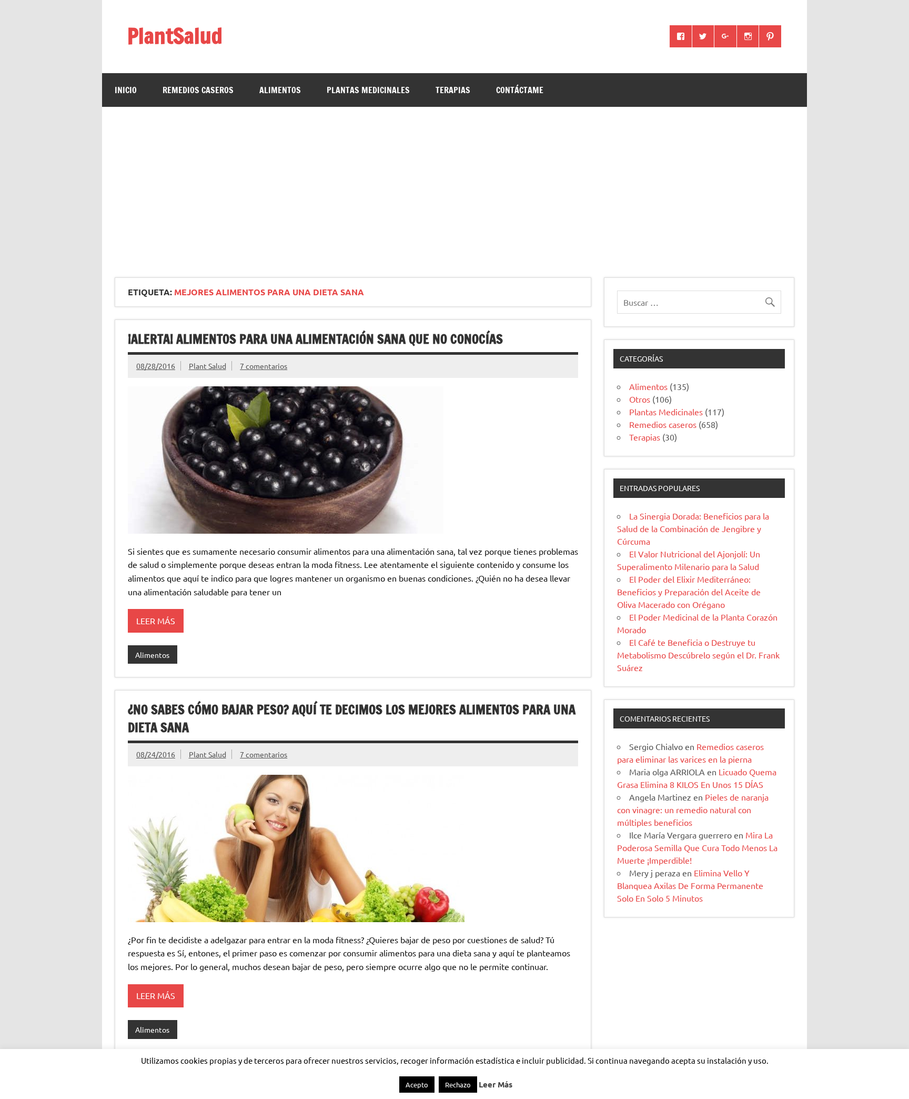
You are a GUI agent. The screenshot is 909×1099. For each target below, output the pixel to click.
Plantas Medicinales (368, 90)
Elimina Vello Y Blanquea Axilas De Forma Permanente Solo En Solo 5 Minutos (690, 885)
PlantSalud (175, 36)
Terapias (453, 90)
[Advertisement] (454, 185)
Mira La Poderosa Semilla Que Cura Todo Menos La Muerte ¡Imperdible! (697, 847)
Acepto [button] (417, 1084)
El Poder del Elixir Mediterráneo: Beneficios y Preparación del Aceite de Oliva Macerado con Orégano (689, 592)
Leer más (155, 620)
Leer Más (495, 1084)
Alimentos (280, 90)
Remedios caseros (198, 90)
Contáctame (519, 90)
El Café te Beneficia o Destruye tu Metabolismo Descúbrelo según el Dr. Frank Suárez (698, 655)
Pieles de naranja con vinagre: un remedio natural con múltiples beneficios (693, 809)
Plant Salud (207, 366)
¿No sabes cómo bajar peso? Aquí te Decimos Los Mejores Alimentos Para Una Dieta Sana (351, 718)
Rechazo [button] (458, 1084)
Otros (639, 399)
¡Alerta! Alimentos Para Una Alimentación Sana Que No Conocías (315, 339)
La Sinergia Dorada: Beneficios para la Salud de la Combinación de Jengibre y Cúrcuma (693, 528)
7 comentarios (263, 366)
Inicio (126, 90)
